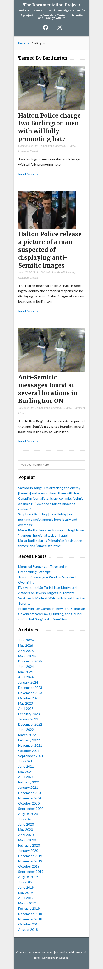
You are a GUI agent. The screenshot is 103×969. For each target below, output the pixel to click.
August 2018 (28, 929)
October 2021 (29, 751)
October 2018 (29, 924)
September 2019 (30, 872)
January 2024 (28, 682)
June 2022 (26, 730)
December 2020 (30, 793)
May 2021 (25, 772)
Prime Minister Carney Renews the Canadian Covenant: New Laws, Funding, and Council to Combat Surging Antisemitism (51, 614)
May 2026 (25, 645)
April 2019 (26, 898)
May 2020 (25, 829)
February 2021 (29, 782)
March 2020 (27, 840)
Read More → (28, 174)
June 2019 (26, 887)
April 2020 (26, 835)
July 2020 (25, 819)
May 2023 (25, 703)
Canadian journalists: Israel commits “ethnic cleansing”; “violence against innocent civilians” (50, 503)
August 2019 (28, 877)
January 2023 (28, 719)
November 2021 (30, 745)
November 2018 (30, 919)
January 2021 (28, 787)
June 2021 (26, 766)
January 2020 (28, 851)
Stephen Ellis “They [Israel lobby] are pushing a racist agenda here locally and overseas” (47, 519)
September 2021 (30, 756)
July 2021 (25, 761)
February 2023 (29, 714)
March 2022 (27, 735)
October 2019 (29, 866)
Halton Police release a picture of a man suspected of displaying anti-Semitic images (50, 249)
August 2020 (28, 814)
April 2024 (26, 677)
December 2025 (30, 661)
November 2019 (30, 861)
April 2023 (26, 708)
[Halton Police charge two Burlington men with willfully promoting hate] (51, 109)
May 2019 (25, 893)
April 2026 (26, 651)
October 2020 (29, 803)
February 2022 (29, 740)
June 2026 (26, 640)
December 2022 (30, 724)
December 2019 (30, 856)
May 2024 (25, 672)
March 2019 (27, 903)
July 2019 (25, 882)
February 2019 (29, 908)
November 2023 (30, 693)
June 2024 (26, 666)
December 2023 (30, 687)
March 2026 (27, 656)
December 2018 (30, 914)
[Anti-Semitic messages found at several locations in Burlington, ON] (51, 371)
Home (21, 43)
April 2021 (26, 777)
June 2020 (26, 824)
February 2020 (29, 845)
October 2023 (29, 698)
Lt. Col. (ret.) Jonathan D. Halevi (58, 146)
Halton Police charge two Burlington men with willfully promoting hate (49, 127)
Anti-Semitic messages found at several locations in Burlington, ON (47, 389)
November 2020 (30, 798)
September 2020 (30, 808)
